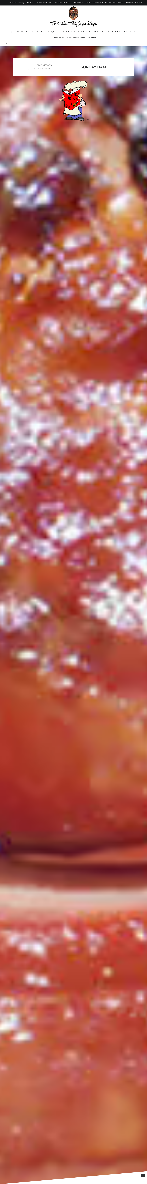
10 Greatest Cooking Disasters (81, 3)
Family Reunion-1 (69, 32)
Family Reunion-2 (84, 32)
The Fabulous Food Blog (16, 3)
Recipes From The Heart (132, 32)
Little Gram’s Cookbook (101, 32)
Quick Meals (116, 32)
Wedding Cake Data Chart (134, 3)
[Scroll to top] (143, 1176)
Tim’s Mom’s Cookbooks (25, 32)
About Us (30, 3)
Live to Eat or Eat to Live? (43, 3)
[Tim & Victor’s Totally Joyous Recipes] (73, 17)
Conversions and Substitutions (114, 3)
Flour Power (41, 32)
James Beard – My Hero (61, 3)
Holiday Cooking (58, 37)
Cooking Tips (97, 3)
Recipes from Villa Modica (76, 37)
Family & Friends (54, 32)
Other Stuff (92, 37)
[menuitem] (17, 2)
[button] (7, 43)
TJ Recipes (10, 32)
